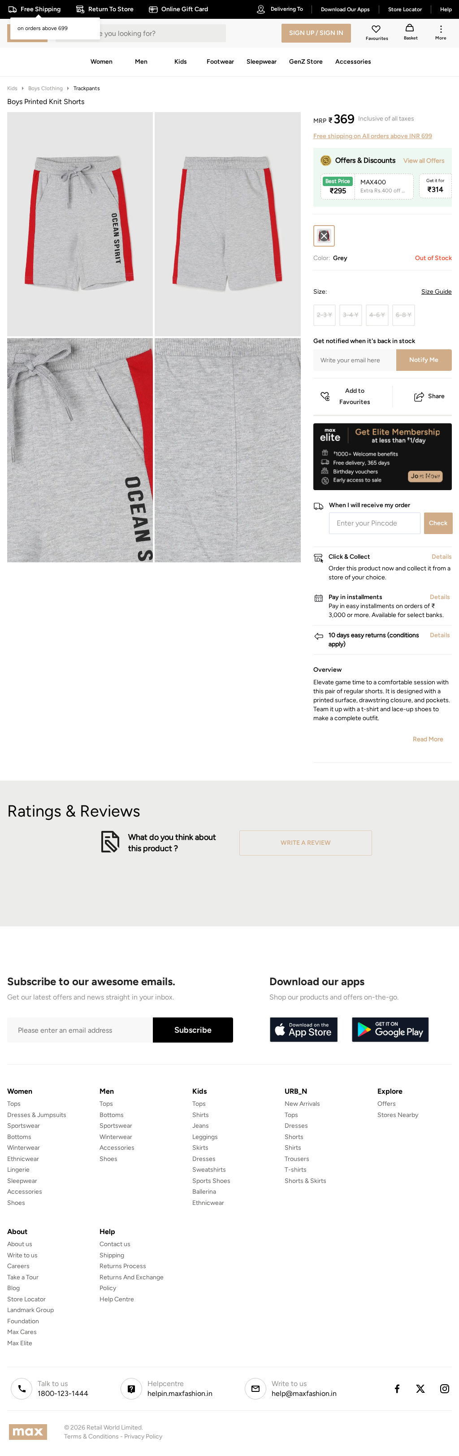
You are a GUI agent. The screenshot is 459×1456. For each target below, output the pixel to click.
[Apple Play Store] (303, 1030)
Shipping (112, 1255)
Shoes (16, 1203)
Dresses (204, 1159)
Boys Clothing (45, 88)
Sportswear (23, 1126)
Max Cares (22, 1332)
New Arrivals (302, 1104)
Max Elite (19, 1343)
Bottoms (19, 1137)
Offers (386, 1104)
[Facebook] (396, 1388)
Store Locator (26, 1299)
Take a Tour (23, 1277)
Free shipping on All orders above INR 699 (372, 136)
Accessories (24, 1191)
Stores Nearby (397, 1115)
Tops (14, 1104)
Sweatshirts (209, 1169)
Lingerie (18, 1169)
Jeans (200, 1126)
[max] (30, 1432)
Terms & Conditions (91, 1436)
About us (19, 1244)
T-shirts (296, 1169)
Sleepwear (22, 1181)
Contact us (115, 1244)
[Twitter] (421, 1388)
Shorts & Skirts (305, 1181)
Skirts (200, 1148)
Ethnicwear (23, 1159)
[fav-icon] (377, 30)
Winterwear (23, 1148)
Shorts (294, 1137)
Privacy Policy (143, 1436)
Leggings (205, 1137)
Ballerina (204, 1191)
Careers (18, 1266)
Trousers (297, 1159)
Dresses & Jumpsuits (36, 1115)
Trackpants (87, 88)
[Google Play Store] (390, 1030)
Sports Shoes (211, 1181)
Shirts (200, 1115)
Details (428, 475)
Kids (12, 88)
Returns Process (123, 1266)
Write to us (22, 1255)
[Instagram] (445, 1388)
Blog (13, 1288)
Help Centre (117, 1299)
